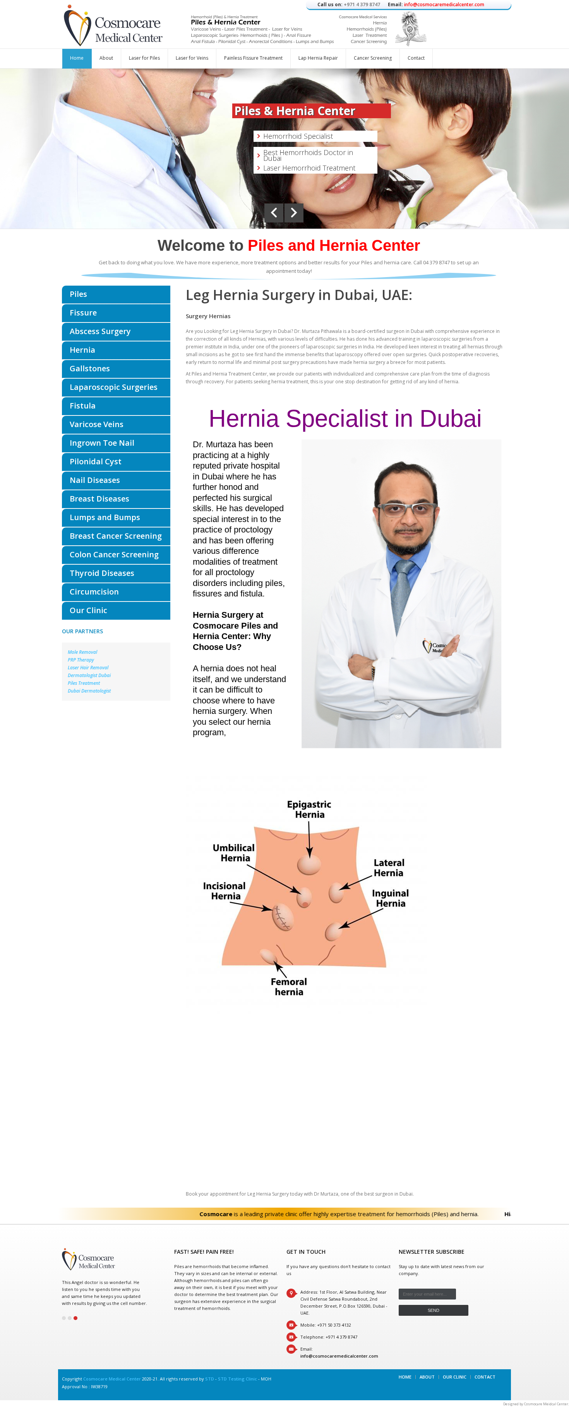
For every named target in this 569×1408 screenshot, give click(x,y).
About (106, 58)
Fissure (83, 312)
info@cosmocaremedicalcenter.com (444, 4)
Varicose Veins (96, 424)
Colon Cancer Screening (114, 554)
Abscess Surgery (100, 331)
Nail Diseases (95, 480)
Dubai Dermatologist (89, 691)
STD (209, 1379)
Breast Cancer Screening (116, 536)
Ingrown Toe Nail (102, 443)
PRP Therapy (81, 660)
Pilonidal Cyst (96, 461)
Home (77, 58)
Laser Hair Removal (88, 667)
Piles (78, 294)
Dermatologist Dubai (89, 675)
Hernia (82, 350)
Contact (416, 58)
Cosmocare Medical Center (112, 1379)
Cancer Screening (373, 58)
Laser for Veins (192, 58)
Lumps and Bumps (105, 517)
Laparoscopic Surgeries (114, 387)
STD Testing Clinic (237, 1379)
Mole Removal (82, 652)
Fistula (83, 405)
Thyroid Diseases (102, 573)
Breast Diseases (99, 498)
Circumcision (94, 591)
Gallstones (90, 368)
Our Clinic (88, 610)
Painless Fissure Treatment (253, 58)
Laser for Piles (144, 58)
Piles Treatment (84, 683)
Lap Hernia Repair (318, 58)
